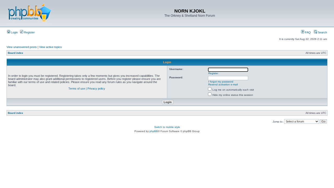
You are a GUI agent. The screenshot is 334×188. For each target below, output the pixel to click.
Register (29, 32)
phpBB (154, 131)
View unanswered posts (22, 47)
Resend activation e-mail (223, 84)
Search (322, 32)
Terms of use (76, 88)
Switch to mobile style (167, 127)
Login (14, 32)
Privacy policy (96, 88)
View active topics (50, 47)
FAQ (307, 32)
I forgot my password (220, 81)
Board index (15, 52)
